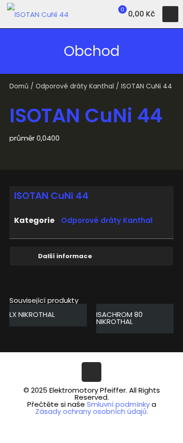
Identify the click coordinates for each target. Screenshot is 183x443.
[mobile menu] (170, 14)
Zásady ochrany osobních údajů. (91, 411)
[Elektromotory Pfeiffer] (38, 14)
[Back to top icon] (91, 372)
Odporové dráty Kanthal (75, 86)
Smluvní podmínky (118, 404)
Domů (19, 86)
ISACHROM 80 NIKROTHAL (119, 317)
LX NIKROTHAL (32, 314)
